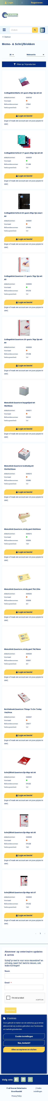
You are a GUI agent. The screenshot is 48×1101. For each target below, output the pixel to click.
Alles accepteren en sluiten (24, 1049)
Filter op (26, 64)
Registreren (37, 2)
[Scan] (42, 30)
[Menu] (4, 29)
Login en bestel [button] (25, 116)
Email (8, 982)
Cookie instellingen (24, 1036)
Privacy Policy (16, 1096)
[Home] (10, 15)
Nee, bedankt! (24, 1043)
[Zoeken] (35, 30)
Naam (7, 971)
